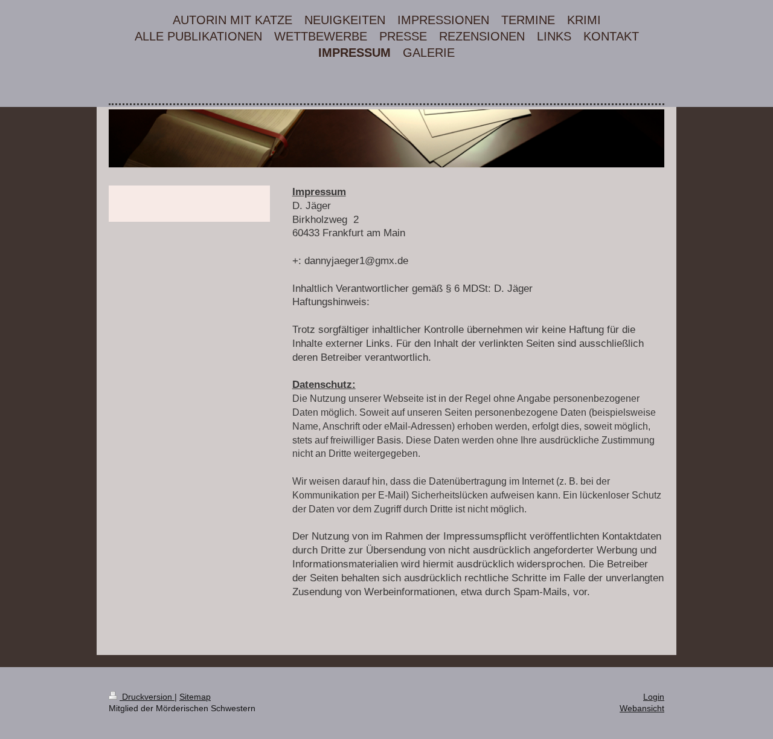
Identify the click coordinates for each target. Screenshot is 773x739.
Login (653, 697)
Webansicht (642, 708)
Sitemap (195, 697)
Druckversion (147, 697)
